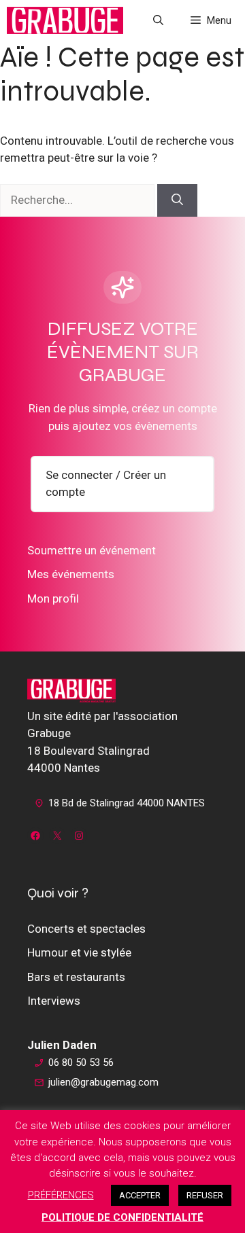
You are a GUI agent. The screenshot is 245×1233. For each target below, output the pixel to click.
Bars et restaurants (76, 977)
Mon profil (53, 598)
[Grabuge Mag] (65, 20)
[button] (158, 20)
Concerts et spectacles (86, 928)
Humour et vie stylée (79, 952)
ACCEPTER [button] (140, 1195)
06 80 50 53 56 (81, 1062)
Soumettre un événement (91, 550)
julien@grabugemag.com (103, 1082)
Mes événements (70, 574)
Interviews (53, 1000)
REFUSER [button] (204, 1195)
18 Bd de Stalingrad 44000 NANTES (126, 803)
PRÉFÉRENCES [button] (61, 1195)
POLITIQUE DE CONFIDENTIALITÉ (122, 1217)
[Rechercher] (177, 200)
